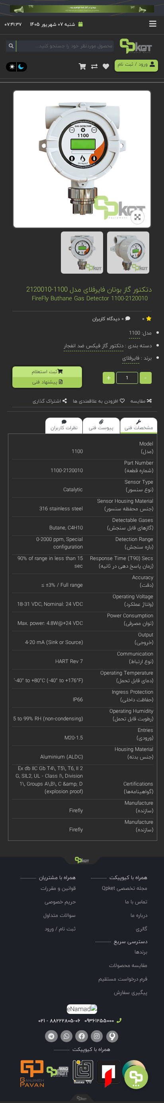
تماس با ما (136, 901)
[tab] (138, 426)
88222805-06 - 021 (59, 1020)
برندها (141, 951)
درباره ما (139, 915)
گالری (141, 928)
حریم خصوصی (60, 901)
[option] (82, 252)
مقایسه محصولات (128, 965)
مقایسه (139, 401)
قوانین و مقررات (58, 888)
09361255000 (98, 1020)
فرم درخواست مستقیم (122, 979)
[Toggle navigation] (153, 25)
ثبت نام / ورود (60, 928)
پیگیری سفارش (130, 992)
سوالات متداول (59, 915)
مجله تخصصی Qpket (124, 888)
